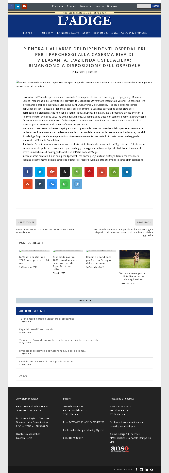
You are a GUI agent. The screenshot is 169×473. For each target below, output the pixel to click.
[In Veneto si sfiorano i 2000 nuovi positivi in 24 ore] (34, 251)
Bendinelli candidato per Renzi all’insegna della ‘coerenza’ (99, 259)
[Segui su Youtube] (24, 6)
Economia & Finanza (105, 33)
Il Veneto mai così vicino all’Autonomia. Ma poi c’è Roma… (52, 350)
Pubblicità (57, 6)
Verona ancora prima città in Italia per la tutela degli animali (132, 276)
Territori (27, 33)
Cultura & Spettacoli (134, 33)
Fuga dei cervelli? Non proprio (36, 329)
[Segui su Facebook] (11, 6)
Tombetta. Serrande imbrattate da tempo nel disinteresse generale (58, 340)
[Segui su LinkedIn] (17, 6)
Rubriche (45, 33)
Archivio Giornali (106, 6)
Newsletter (86, 6)
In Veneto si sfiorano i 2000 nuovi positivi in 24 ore (34, 259)
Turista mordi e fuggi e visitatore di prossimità (46, 318)
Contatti (72, 6)
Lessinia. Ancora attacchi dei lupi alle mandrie (45, 361)
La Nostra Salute (68, 33)
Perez (29, 437)
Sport (86, 33)
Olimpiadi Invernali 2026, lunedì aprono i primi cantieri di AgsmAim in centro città (66, 263)
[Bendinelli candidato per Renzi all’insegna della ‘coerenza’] (101, 251)
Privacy (128, 469)
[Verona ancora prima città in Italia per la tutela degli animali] (134, 259)
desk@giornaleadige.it (123, 426)
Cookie (118, 469)
